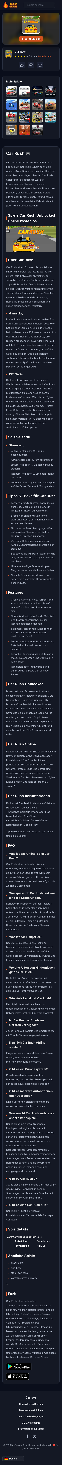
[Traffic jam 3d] (11, 129)
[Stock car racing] (37, 104)
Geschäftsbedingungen (31, 1416)
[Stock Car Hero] (24, 91)
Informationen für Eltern (31, 1428)
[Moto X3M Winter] (50, 117)
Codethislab (44, 56)
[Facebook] (27, 1437)
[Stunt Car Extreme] (24, 104)
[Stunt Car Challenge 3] (50, 104)
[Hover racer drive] (24, 129)
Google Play (31, 824)
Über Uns (31, 1397)
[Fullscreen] (40, 65)
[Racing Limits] (37, 129)
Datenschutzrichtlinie (31, 1410)
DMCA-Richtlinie (31, 1422)
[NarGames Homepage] (10, 5)
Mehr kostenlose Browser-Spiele (29, 1357)
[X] (34, 1437)
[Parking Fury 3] (37, 117)
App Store (30, 816)
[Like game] (22, 65)
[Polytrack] (11, 104)
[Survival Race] (11, 117)
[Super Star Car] (50, 91)
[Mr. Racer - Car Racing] (37, 91)
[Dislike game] (31, 65)
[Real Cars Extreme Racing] (24, 117)
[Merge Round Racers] (11, 91)
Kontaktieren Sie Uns (31, 1404)
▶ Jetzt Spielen (31, 38)
